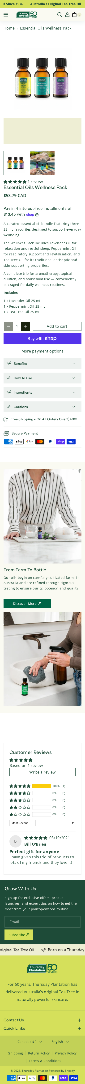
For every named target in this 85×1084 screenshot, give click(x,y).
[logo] (42, 968)
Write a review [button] (42, 772)
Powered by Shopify (62, 1071)
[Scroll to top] (74, 1069)
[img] (36, 837)
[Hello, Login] (67, 14)
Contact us (14, 1020)
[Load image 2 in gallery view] (42, 163)
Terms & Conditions (45, 1060)
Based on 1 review (26, 765)
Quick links (14, 1028)
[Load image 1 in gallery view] (16, 163)
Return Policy (39, 1053)
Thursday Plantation (35, 1071)
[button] (6, 14)
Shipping (15, 1053)
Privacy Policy (66, 1053)
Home (9, 28)
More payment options (42, 351)
